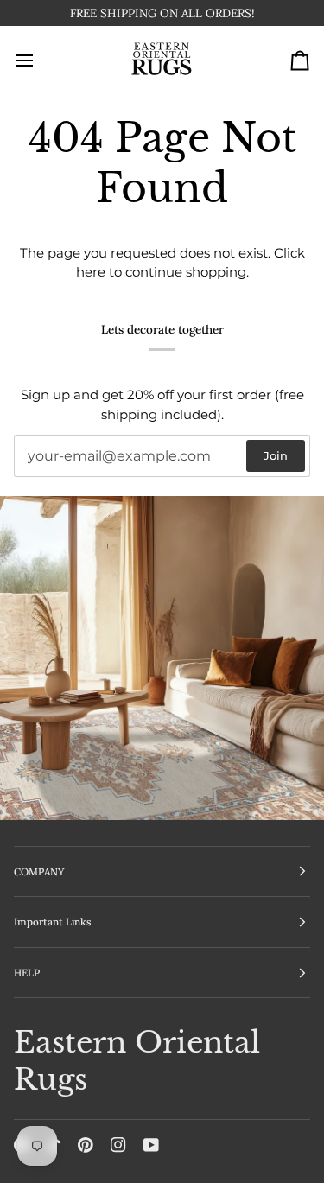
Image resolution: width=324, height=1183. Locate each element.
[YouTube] (151, 1145)
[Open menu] (40, 60)
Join (276, 455)
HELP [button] (27, 972)
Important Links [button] (53, 921)
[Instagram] (118, 1145)
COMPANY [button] (39, 871)
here (90, 272)
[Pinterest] (85, 1145)
